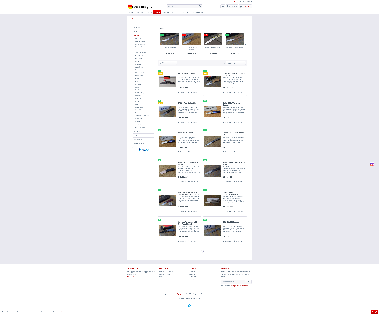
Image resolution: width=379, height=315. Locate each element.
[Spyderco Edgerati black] (167, 82)
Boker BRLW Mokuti (185, 133)
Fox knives (138, 84)
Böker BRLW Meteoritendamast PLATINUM (230, 193)
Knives (136, 35)
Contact (192, 272)
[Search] (200, 6)
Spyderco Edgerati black (187, 73)
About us (192, 274)
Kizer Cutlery (139, 93)
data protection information (240, 286)
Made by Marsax (139, 143)
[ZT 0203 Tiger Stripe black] (167, 111)
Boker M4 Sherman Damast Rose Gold (188, 163)
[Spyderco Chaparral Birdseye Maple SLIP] (212, 82)
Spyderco (138, 113)
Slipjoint (138, 64)
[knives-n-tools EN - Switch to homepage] (140, 6)
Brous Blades (139, 73)
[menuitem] (184, 6)
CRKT (137, 81)
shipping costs (180, 294)
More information (62, 312)
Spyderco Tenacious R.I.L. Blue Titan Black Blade (188, 223)
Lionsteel (138, 96)
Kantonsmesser (140, 44)
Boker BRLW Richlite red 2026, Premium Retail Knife (188, 193)
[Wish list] (222, 6)
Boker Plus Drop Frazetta (213, 48)
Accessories (138, 139)
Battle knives (139, 47)
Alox (136, 50)
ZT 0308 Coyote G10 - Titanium (191, 49)
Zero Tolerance (140, 127)
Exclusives (138, 38)
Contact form (131, 276)
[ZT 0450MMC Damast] (212, 230)
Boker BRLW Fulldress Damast (231, 104)
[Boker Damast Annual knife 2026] (212, 171)
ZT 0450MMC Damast (231, 222)
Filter (164, 63)
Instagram (193, 279)
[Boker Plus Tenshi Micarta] (235, 39)
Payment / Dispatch (164, 274)
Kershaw (138, 90)
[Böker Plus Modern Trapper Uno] (212, 141)
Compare (182, 92)
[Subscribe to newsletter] (248, 282)
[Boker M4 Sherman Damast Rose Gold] (167, 171)
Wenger (137, 121)
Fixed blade (139, 67)
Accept (374, 312)
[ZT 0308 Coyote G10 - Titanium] (191, 39)
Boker (137, 70)
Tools (136, 135)
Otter (137, 104)
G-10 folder (139, 58)
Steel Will (138, 110)
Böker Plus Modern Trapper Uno (233, 134)
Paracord (137, 131)
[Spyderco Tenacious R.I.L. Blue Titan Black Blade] (167, 230)
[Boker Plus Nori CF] (169, 39)
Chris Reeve (139, 76)
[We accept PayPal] (143, 149)
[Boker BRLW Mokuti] (167, 141)
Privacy (160, 276)
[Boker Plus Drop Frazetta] (213, 39)
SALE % (136, 31)
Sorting (222, 63)
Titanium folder (140, 53)
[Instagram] (372, 164)
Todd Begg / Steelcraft (142, 116)
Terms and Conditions (165, 272)
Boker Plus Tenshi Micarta (234, 48)
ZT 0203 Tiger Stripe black (187, 103)
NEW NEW (137, 27)
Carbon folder (139, 55)
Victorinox (138, 118)
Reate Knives (139, 107)
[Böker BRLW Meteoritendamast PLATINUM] (212, 201)
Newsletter (193, 276)
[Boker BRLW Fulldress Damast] (212, 111)
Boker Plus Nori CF (170, 48)
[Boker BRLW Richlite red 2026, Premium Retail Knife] (167, 201)
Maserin (138, 98)
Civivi (137, 78)
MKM (137, 101)
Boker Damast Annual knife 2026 (234, 163)
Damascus (138, 61)
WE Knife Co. (139, 124)
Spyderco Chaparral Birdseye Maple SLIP (234, 74)
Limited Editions (140, 41)
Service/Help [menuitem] (245, 2)
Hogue (137, 87)
